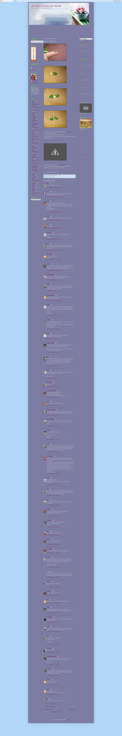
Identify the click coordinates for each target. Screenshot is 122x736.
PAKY (48, 489)
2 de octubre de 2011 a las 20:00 (53, 603)
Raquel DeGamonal (51, 343)
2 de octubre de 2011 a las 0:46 (53, 567)
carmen (48, 216)
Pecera (33, 175)
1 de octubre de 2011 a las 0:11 (53, 338)
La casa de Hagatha (34, 155)
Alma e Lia (49, 539)
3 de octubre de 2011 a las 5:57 (53, 622)
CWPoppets (49, 520)
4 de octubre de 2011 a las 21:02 (53, 694)
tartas (33, 186)
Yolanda (48, 284)
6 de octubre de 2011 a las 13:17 (53, 703)
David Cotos (49, 648)
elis (47, 698)
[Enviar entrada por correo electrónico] (60, 175)
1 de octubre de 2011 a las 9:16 (53, 439)
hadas (33, 146)
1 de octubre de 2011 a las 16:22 (53, 484)
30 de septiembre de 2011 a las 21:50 (54, 228)
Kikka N (48, 689)
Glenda (48, 333)
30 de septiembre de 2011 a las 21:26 (54, 196)
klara (48, 183)
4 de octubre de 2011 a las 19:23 (53, 684)
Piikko (48, 201)
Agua (33, 101)
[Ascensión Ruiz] (31, 68)
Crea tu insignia (33, 69)
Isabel (48, 243)
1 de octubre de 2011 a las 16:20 (53, 473)
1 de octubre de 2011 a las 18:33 (53, 535)
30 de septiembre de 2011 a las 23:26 (54, 300)
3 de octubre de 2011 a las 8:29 (53, 631)
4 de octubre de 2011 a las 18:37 (53, 675)
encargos (34, 115)
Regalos (34, 183)
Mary (48, 356)
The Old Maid (49, 549)
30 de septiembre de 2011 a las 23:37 (54, 315)
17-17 (48, 224)
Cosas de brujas (35, 107)
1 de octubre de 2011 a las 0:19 (53, 365)
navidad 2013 (35, 169)
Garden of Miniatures (51, 409)
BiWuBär (48, 557)
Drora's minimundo (51, 419)
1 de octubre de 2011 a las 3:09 (53, 405)
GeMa (48, 531)
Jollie (48, 636)
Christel (48, 264)
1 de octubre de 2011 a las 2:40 (53, 397)
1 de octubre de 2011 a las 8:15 (53, 425)
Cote (48, 599)
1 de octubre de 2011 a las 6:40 (53, 415)
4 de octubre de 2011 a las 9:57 (53, 664)
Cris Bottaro (49, 668)
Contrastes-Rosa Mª (51, 295)
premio (33, 179)
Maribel (48, 626)
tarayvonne (49, 591)
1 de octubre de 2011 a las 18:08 (53, 505)
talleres (33, 185)
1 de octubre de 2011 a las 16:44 (53, 495)
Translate (84, 41)
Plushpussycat (49, 617)
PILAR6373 (49, 509)
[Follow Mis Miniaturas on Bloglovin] (37, 42)
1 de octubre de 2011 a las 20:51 (53, 552)
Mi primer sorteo (35, 163)
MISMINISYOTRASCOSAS (52, 656)
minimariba (49, 232)
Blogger (68, 719)
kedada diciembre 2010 (35, 151)
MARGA (48, 304)
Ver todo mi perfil (34, 82)
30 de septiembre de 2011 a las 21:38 (54, 211)
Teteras (33, 188)
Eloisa (48, 191)
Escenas (33, 133)
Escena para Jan (35, 127)
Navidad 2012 (35, 167)
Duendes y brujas (35, 110)
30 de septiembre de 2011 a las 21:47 (54, 220)
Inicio (61, 709)
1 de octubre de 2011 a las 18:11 (53, 516)
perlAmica (49, 430)
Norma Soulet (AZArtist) (51, 390)
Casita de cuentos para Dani (35, 105)
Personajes (34, 177)
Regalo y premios (35, 180)
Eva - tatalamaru (50, 456)
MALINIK (48, 581)
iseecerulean (49, 382)
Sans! (48, 500)
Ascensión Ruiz (33, 66)
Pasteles (34, 174)
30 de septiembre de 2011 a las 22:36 (54, 259)
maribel (48, 607)
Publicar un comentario (50, 706)
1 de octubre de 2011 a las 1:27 (53, 386)
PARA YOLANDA (35, 171)
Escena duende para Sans (35, 121)
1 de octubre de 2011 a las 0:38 (53, 378)
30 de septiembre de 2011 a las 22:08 (54, 250)
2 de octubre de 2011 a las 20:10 (53, 612)
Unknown (49, 679)
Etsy (33, 134)
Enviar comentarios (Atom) (54, 711)
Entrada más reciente (48, 709)
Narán (48, 370)
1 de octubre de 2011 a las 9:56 (53, 451)
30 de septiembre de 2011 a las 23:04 (54, 279)
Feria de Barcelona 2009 (35, 143)
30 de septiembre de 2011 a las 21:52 (54, 239)
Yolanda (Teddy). (61, 164)
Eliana (48, 401)
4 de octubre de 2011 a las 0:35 (53, 652)
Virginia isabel (50, 254)
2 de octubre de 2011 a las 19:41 (53, 595)
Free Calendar (85, 154)
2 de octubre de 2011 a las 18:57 (53, 586)
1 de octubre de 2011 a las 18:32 (53, 526)
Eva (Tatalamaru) (69, 131)
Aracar (48, 443)
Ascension (34, 81)
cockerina (49, 319)
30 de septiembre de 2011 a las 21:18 (54, 187)
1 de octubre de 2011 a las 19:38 (53, 544)
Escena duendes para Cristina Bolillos (35, 124)
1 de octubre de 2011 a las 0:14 (53, 352)
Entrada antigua (72, 709)
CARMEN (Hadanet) (51, 274)
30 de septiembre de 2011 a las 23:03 (54, 270)
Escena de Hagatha (34, 118)
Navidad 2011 (35, 166)
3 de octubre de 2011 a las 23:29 (53, 644)
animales (34, 102)
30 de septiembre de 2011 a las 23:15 (54, 290)
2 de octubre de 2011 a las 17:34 (53, 577)
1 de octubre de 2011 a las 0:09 (53, 329)
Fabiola (48, 478)
